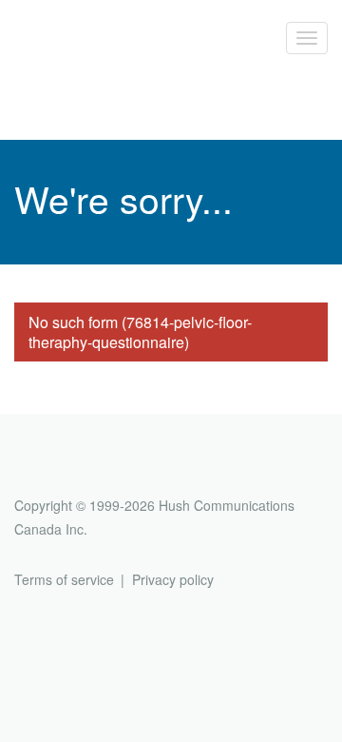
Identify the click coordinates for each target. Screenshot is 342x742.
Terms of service (64, 579)
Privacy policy (173, 579)
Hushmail (87, 470)
